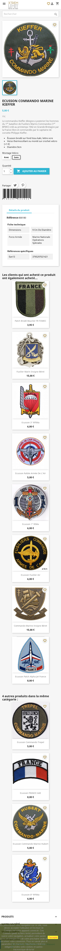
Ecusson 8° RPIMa (30, 894)
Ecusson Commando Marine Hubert (30, 843)
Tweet (15, 185)
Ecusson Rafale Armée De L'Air (30, 473)
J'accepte (52, 937)
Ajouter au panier (31, 171)
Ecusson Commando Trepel (30, 742)
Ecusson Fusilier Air (30, 575)
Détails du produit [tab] (19, 210)
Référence (12, 217)
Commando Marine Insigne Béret (30, 625)
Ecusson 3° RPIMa (30, 422)
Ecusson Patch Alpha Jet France (30, 676)
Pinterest (23, 185)
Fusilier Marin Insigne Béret (30, 371)
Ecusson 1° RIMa (30, 524)
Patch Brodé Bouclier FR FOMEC (30, 320)
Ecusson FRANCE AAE (30, 793)
